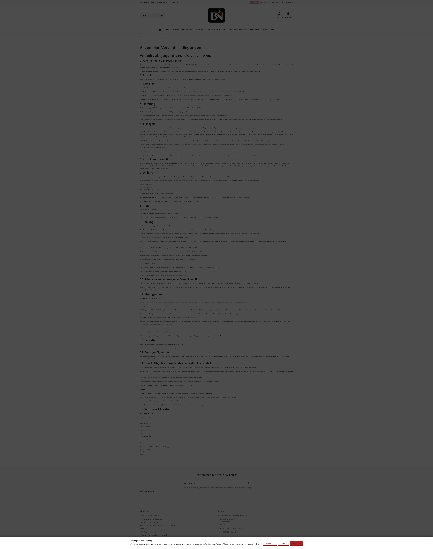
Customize (270, 543)
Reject (283, 543)
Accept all (296, 543)
